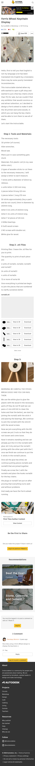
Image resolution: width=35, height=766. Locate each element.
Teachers (5, 711)
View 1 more (17, 350)
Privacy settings (23, 756)
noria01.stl (5, 295)
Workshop (14, 26)
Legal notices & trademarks (13, 762)
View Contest (17, 523)
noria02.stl (10, 322)
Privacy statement (10, 756)
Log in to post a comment (17, 660)
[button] (2, 2)
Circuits (4, 691)
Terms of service (24, 753)
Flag (6, 650)
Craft (3, 700)
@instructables (10, 741)
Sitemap (5, 729)
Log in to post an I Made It (17, 549)
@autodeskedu (10, 745)
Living (4, 706)
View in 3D (16, 322)
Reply (18, 654)
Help (3, 726)
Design (4, 697)
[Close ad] (32, 8)
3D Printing (24, 26)
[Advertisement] (17, 10)
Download (27, 322)
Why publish (6, 720)
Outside (4, 708)
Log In (17, 626)
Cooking (5, 703)
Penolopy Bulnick (13, 639)
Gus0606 (6, 26)
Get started (6, 723)
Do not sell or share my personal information (19, 759)
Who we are (6, 732)
